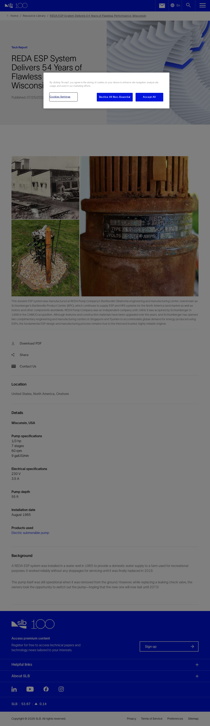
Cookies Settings (60, 97)
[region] (106, 90)
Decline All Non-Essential (114, 97)
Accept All (149, 97)
